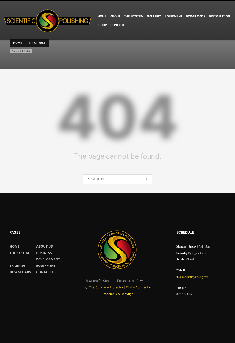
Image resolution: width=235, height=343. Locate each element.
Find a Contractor (138, 287)
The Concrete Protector (106, 287)
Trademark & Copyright (118, 294)
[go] (146, 179)
